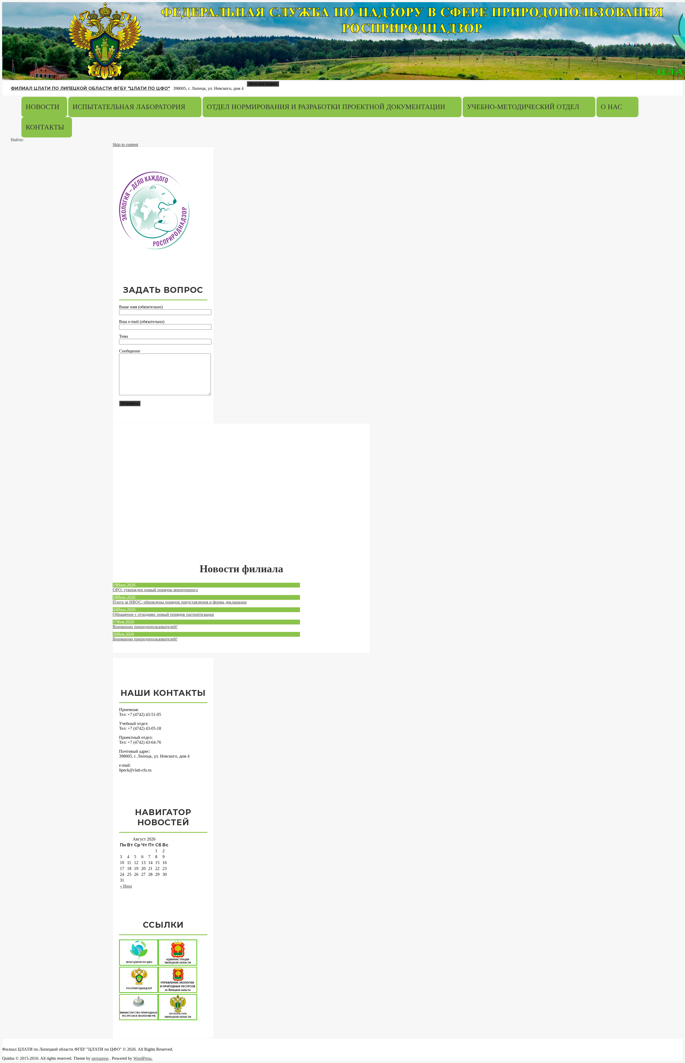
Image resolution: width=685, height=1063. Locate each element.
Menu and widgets (263, 84)
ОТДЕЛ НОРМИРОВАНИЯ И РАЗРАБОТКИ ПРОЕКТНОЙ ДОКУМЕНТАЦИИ (326, 106)
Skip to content (125, 144)
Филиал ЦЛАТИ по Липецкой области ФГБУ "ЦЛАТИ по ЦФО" (90, 88)
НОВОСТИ (42, 106)
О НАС (611, 106)
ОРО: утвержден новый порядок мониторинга (155, 590)
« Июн (126, 886)
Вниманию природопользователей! (145, 626)
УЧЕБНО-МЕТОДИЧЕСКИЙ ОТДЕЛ (523, 106)
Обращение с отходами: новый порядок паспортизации (163, 614)
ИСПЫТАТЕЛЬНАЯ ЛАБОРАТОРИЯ (129, 106)
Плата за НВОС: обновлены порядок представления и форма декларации (180, 602)
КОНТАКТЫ (45, 127)
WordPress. (143, 1058)
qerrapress (100, 1058)
